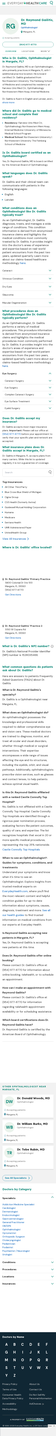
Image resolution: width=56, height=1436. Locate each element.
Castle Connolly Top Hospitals (21, 849)
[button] (51, 3)
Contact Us (35, 1389)
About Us (34, 1384)
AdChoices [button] (35, 1403)
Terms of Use (9, 1389)
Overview (11, 51)
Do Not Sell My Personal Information (40, 1396)
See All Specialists (16, 1177)
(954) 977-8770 (28, 44)
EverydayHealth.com (15, 891)
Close (50, 1426)
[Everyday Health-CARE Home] (27, 3)
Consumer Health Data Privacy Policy (12, 1396)
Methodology (9, 1409)
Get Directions (13, 594)
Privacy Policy (9, 1384)
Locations (28, 51)
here (23, 263)
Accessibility (9, 1403)
